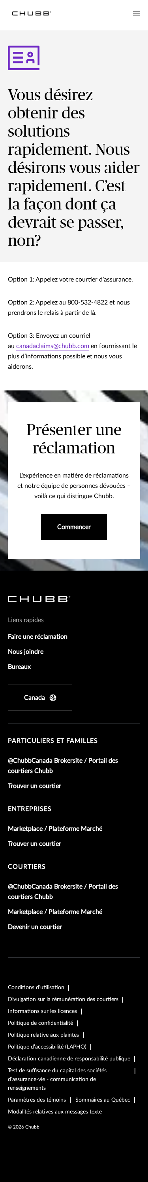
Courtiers (27, 867)
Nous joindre (25, 652)
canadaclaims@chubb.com (52, 346)
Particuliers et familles (53, 741)
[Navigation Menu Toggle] (136, 13)
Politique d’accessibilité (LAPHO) (47, 1047)
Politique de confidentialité (40, 1023)
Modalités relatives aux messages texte (55, 1112)
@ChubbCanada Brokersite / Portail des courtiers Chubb (63, 766)
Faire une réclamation (37, 637)
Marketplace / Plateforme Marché (55, 829)
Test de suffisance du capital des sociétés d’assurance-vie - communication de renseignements (57, 1079)
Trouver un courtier (34, 786)
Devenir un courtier (35, 927)
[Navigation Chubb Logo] (31, 15)
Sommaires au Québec (102, 1100)
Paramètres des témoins (37, 1100)
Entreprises (30, 809)
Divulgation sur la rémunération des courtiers (63, 999)
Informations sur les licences (42, 1011)
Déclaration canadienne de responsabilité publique (69, 1059)
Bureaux (19, 667)
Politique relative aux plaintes (43, 1035)
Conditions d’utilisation (36, 987)
